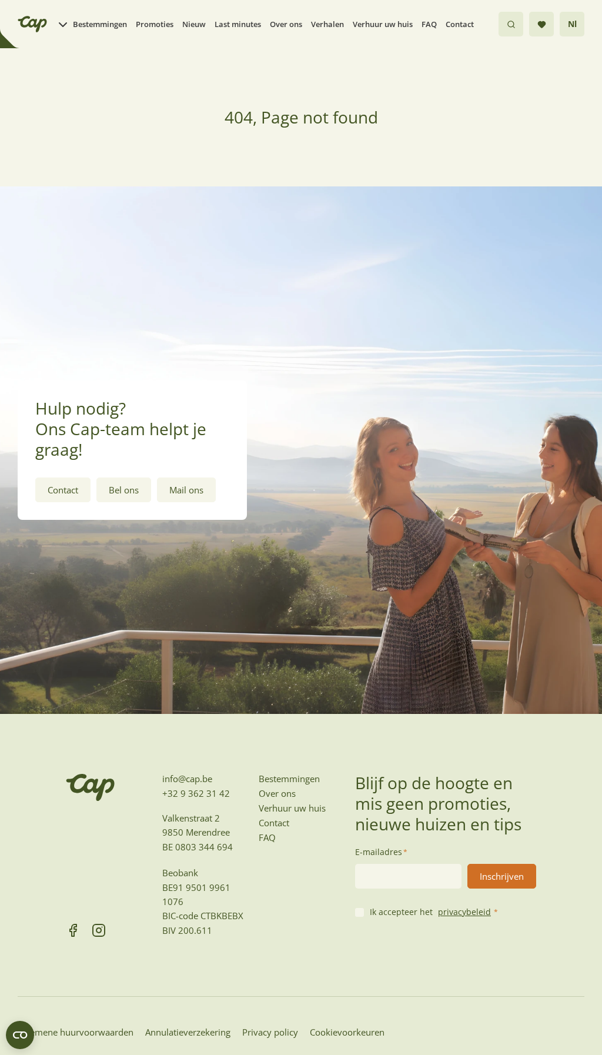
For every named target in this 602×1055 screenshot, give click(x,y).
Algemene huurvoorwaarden (75, 1032)
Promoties (154, 24)
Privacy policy (270, 1032)
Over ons (286, 24)
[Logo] (32, 24)
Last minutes (238, 24)
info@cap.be (187, 778)
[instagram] (99, 930)
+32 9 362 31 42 (196, 793)
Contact (460, 24)
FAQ (429, 24)
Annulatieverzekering (187, 1032)
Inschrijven (502, 876)
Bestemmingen (100, 24)
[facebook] (73, 930)
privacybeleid (464, 911)
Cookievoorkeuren (347, 1032)
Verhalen (327, 24)
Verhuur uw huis (383, 24)
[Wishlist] (541, 24)
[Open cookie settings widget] (20, 1035)
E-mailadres (381, 851)
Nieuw (194, 24)
